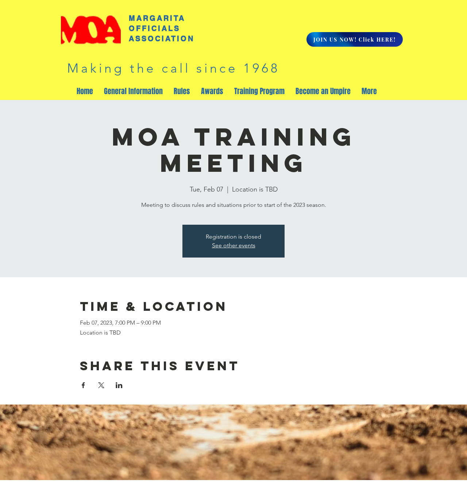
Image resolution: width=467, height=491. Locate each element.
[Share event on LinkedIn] (119, 385)
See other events (233, 245)
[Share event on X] (101, 385)
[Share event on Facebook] (83, 385)
